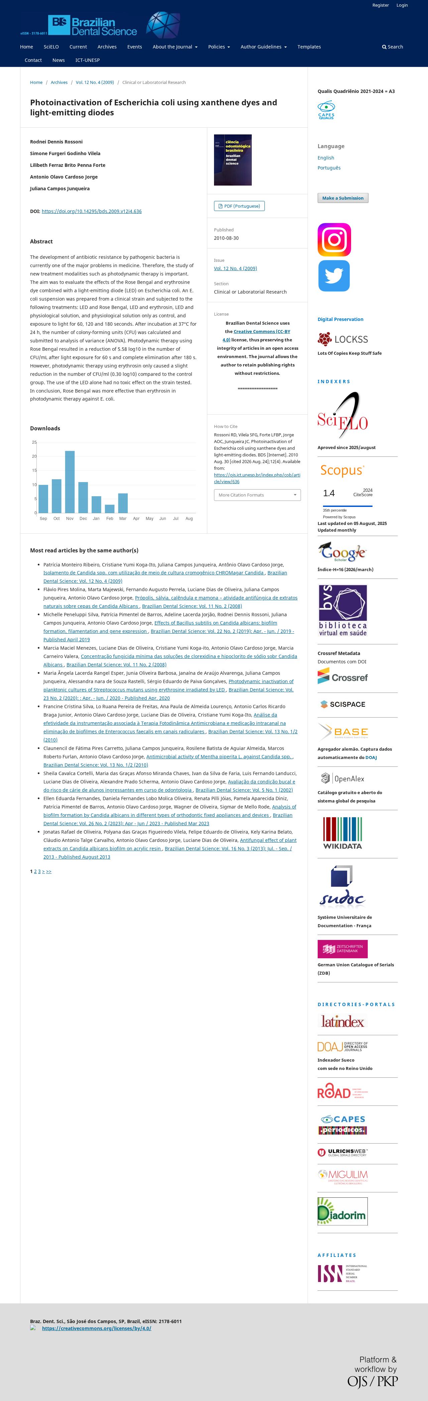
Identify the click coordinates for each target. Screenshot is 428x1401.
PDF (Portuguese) (241, 206)
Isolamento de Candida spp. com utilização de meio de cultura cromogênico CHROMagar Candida (154, 572)
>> (48, 871)
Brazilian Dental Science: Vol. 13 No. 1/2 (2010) (95, 765)
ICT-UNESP (88, 60)
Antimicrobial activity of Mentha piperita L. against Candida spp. (219, 756)
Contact (33, 60)
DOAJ (371, 757)
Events (134, 46)
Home (26, 46)
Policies (217, 46)
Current (78, 46)
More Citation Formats (241, 495)
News (58, 60)
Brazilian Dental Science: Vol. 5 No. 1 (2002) (244, 790)
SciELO (51, 46)
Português (329, 168)
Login (402, 5)
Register (380, 5)
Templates (309, 46)
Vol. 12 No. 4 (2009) (95, 82)
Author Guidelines (262, 46)
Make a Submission (343, 198)
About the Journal (173, 46)
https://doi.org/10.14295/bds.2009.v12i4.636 (92, 211)
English (326, 157)
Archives (107, 46)
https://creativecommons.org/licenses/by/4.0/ (96, 1328)
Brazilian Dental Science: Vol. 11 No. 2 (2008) (192, 606)
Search (395, 46)
